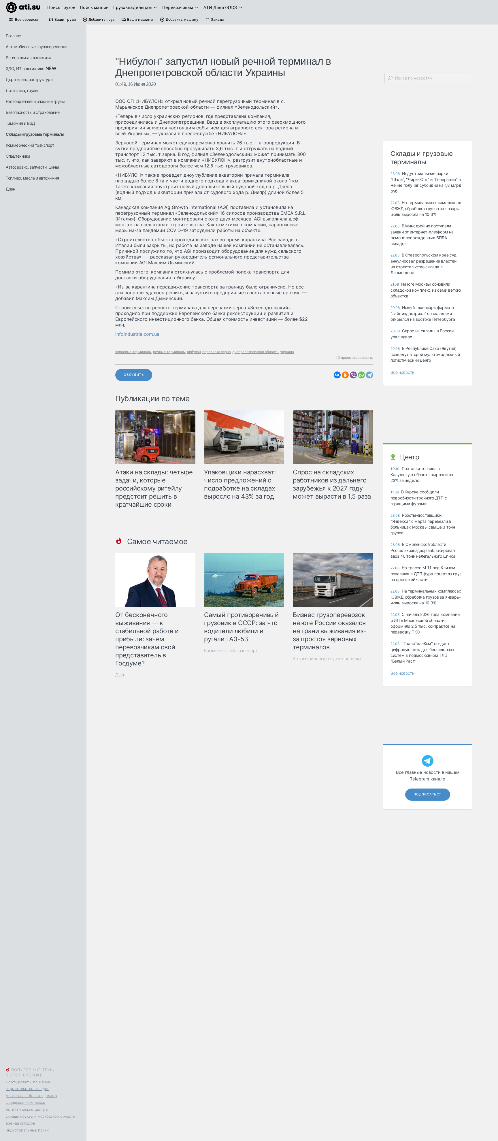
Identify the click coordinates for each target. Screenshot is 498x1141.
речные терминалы (169, 352)
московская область (24, 1095)
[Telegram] (369, 374)
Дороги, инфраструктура (29, 79)
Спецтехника (18, 156)
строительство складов (27, 1088)
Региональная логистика (28, 57)
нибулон (194, 352)
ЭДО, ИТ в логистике (25, 68)
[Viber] (353, 374)
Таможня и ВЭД (20, 123)
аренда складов (20, 1123)
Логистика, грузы (22, 90)
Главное (13, 35)
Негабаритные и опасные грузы (35, 101)
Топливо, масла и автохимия (32, 178)
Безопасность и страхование (32, 112)
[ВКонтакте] (337, 374)
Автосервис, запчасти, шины (32, 167)
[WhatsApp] (361, 374)
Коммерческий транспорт (30, 145)
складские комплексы (26, 1102)
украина (287, 352)
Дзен (10, 188)
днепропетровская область (255, 352)
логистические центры (27, 1109)
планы (51, 1095)
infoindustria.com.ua (137, 334)
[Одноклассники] (345, 374)
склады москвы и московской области (41, 1116)
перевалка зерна (216, 352)
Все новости (402, 372)
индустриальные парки (27, 1130)
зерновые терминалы (133, 352)
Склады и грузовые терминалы (35, 134)
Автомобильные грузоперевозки (36, 46)
